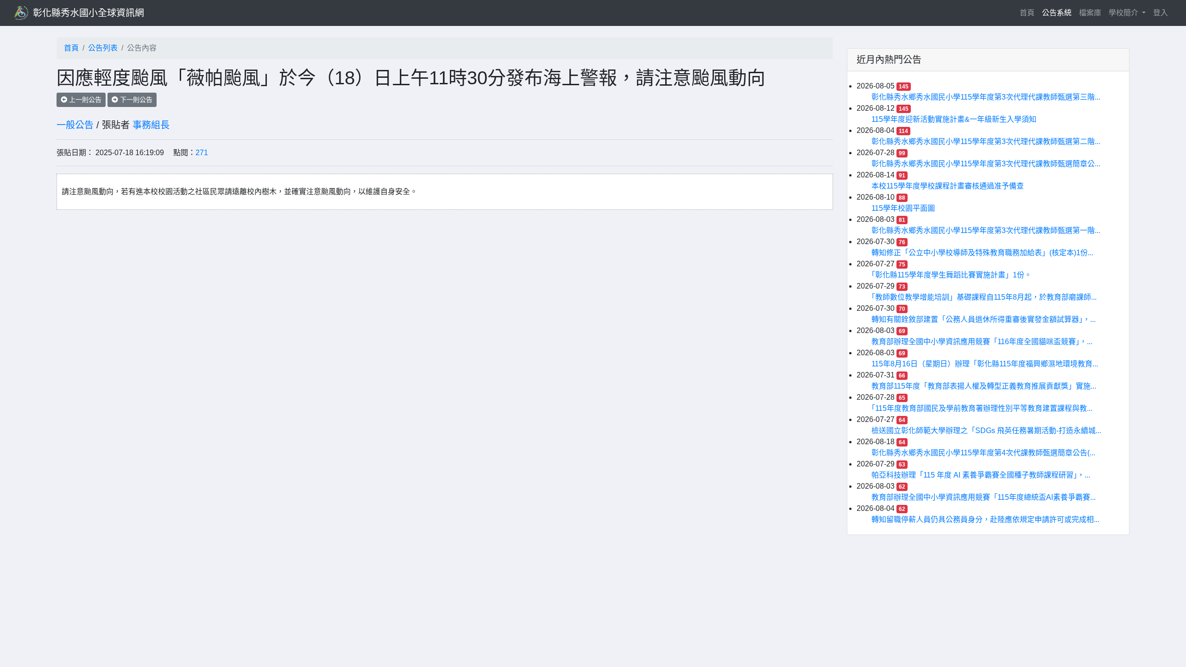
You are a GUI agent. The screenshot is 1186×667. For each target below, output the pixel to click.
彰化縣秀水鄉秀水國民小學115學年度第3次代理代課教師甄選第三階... (985, 97)
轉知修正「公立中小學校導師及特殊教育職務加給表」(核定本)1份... (982, 253)
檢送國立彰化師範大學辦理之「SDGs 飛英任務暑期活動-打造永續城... (986, 430)
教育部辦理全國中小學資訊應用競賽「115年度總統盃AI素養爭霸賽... (983, 497)
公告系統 (1057, 13)
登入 (1160, 13)
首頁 (1029, 12)
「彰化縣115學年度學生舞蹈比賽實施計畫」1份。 (951, 275)
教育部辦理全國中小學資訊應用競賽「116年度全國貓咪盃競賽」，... (981, 342)
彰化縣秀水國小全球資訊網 (88, 13)
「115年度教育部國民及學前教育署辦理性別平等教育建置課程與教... (981, 408)
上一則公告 (84, 99)
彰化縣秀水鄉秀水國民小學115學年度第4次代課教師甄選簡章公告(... (983, 453)
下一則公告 (135, 99)
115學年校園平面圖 (903, 208)
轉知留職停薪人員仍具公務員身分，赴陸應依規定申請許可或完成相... (985, 519)
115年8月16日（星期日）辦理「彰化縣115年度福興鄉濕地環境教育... (984, 364)
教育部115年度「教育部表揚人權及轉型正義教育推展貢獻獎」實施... (983, 386)
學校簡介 (1124, 13)
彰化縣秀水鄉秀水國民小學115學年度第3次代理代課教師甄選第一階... (985, 230)
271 (202, 153)
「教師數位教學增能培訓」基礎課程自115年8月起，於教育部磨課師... (984, 297)
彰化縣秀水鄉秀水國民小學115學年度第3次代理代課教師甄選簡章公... (985, 164)
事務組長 (151, 125)
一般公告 (75, 125)
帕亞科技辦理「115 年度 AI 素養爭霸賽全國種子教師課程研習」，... (980, 475)
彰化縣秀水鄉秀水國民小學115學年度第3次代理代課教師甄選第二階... (985, 141)
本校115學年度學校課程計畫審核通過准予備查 (947, 186)
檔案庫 (1090, 13)
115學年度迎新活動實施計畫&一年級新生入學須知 (953, 119)
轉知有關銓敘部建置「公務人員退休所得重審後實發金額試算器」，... (983, 319)
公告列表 (103, 48)
